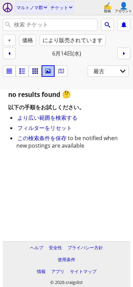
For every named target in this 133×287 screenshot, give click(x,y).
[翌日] (123, 53)
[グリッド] (35, 71)
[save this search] (123, 25)
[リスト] (9, 71)
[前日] (9, 53)
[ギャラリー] (48, 71)
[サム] (22, 71)
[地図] (61, 71)
